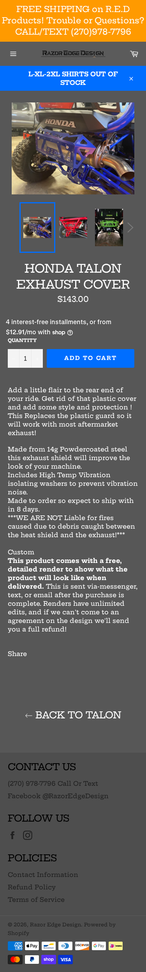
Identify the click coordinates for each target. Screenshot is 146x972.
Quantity (22, 340)
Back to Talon (77, 715)
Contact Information (43, 875)
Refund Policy (32, 887)
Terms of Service (36, 899)
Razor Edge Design (55, 924)
